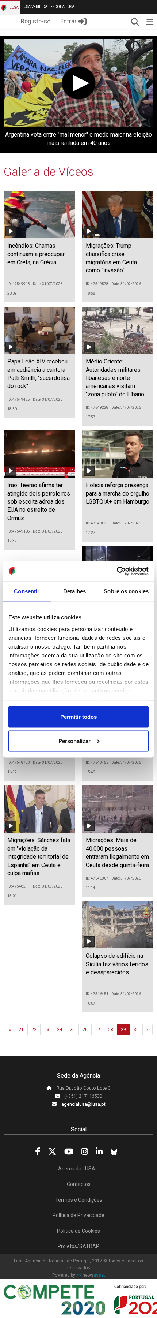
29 (123, 1029)
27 (97, 1029)
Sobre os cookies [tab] (126, 591)
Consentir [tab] (26, 591)
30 (136, 1029)
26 (85, 1029)
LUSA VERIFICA (34, 7)
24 (59, 1029)
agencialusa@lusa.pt (83, 1104)
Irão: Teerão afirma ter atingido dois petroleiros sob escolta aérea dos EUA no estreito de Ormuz (38, 502)
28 (110, 1029)
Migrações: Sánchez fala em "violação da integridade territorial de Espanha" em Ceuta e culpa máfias (38, 857)
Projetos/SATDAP (78, 1246)
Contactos (79, 1184)
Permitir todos (78, 717)
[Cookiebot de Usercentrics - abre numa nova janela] (117, 571)
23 (46, 1029)
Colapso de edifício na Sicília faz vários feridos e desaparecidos (117, 964)
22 (34, 1029)
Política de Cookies (78, 1231)
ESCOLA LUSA (62, 7)
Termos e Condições (78, 1200)
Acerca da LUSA (76, 1169)
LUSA (14, 7)
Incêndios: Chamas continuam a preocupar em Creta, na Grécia (36, 254)
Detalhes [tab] (74, 591)
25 (72, 1029)
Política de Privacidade (78, 1215)
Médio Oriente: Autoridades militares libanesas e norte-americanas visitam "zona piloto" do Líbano (115, 378)
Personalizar (74, 741)
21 (21, 1029)
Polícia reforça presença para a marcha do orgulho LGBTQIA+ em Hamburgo (117, 493)
